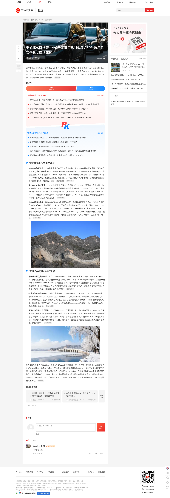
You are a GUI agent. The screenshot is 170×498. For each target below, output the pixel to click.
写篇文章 (149, 10)
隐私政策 (101, 472)
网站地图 (51, 472)
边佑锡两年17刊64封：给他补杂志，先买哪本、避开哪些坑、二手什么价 (137, 75)
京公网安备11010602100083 (25, 481)
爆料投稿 (132, 2)
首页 (19, 2)
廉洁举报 (76, 472)
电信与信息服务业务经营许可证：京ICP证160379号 (51, 481)
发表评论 (100, 427)
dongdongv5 (37, 446)
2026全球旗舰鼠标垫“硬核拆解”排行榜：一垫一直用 (128, 103)
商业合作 (120, 2)
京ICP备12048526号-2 (76, 481)
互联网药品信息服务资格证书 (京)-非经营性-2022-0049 (62, 483)
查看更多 (142, 58)
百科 (49, 2)
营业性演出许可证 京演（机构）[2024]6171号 (30, 483)
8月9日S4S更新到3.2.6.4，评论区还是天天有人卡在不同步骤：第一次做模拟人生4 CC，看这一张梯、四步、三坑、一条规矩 (133, 65)
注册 (151, 2)
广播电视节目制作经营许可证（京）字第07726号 (31, 485)
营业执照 (83, 483)
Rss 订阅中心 (148, 492)
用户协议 (91, 472)
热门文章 (125, 59)
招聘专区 (40, 472)
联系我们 (29, 472)
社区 (39, 2)
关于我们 (19, 472)
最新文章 (115, 59)
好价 (29, 2)
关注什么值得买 (149, 489)
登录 (146, 2)
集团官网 (107, 2)
